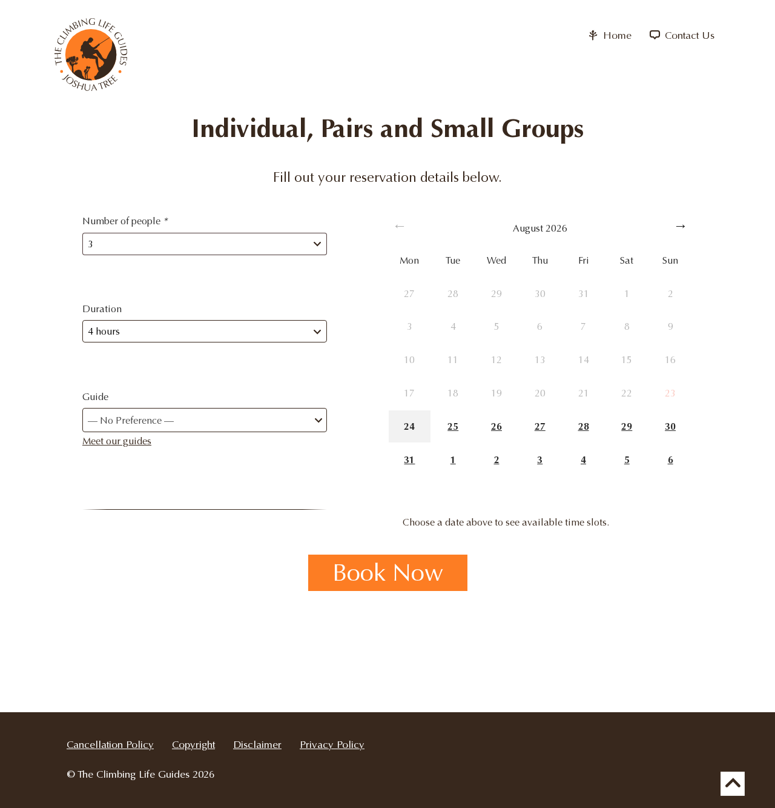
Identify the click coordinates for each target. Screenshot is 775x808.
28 (583, 426)
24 (409, 426)
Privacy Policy (332, 744)
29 (626, 426)
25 (452, 426)
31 (409, 460)
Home (616, 35)
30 (670, 426)
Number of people (124, 221)
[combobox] (204, 420)
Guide (95, 396)
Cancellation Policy (110, 744)
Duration (102, 309)
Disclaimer (257, 744)
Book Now (387, 572)
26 (496, 426)
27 (540, 426)
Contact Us (688, 35)
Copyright (193, 744)
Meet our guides (116, 441)
